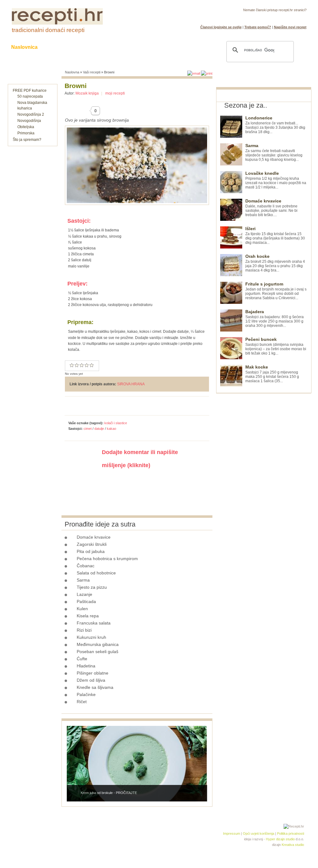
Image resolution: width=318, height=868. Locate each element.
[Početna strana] (57, 23)
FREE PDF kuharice (30, 90)
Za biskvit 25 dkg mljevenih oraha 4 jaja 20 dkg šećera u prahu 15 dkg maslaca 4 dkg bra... (275, 263)
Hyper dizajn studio (280, 839)
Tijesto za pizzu (92, 587)
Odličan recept (86, 365)
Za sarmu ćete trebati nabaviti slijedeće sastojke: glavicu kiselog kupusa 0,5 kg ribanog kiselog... (273, 152)
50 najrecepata (30, 96)
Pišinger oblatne (92, 673)
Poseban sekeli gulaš (97, 651)
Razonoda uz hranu (180, 47)
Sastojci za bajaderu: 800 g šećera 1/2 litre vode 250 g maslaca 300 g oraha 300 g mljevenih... (274, 318)
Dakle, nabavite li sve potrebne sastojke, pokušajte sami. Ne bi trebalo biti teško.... (271, 208)
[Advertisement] (262, 486)
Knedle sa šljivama (95, 687)
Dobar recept (76, 365)
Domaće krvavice (94, 537)
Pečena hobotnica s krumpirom (107, 558)
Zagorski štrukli (92, 544)
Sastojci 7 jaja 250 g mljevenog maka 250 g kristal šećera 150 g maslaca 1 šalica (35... (272, 374)
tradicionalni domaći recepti (48, 30)
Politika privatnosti (290, 833)
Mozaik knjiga (87, 93)
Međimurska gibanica (98, 644)
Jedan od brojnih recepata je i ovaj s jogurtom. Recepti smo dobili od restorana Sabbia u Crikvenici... (276, 291)
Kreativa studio (293, 845)
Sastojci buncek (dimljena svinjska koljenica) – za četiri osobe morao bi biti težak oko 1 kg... (275, 346)
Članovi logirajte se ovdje (221, 27)
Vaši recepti (91, 72)
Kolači (87, 47)
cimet (88, 428)
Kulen (82, 608)
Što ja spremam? (27, 139)
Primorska (25, 133)
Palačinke (86, 694)
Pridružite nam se (287, 17)
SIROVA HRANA (131, 384)
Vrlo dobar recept (81, 365)
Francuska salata (94, 622)
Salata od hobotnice (96, 572)
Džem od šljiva (91, 680)
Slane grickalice (126, 47)
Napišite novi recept (290, 27)
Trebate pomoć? (257, 27)
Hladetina (86, 665)
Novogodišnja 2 (30, 114)
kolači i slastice (115, 423)
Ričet (82, 701)
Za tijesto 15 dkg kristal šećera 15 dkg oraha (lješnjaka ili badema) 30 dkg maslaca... (275, 235)
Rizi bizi (84, 630)
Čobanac (85, 565)
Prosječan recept (71, 365)
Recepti (59, 47)
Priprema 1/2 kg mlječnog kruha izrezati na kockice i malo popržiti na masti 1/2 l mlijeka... (275, 180)
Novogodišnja (29, 120)
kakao (111, 428)
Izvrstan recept (91, 365)
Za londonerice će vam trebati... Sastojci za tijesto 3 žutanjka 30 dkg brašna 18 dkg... (275, 125)
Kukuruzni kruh (91, 637)
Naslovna (72, 72)
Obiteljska (25, 127)
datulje (99, 428)
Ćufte (82, 658)
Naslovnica (24, 47)
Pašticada (86, 601)
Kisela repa (88, 615)
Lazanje (84, 594)
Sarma (83, 580)
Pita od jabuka (91, 551)
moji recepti (115, 93)
